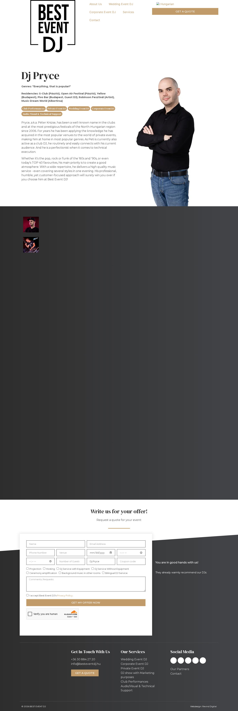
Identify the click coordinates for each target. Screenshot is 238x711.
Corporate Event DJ (102, 12)
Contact (94, 20)
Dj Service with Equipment (75, 568)
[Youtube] (203, 660)
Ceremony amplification (43, 573)
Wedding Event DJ (121, 4)
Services (128, 12)
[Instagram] (181, 660)
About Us (95, 4)
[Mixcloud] (195, 660)
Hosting (50, 568)
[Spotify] (188, 660)
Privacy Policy (64, 595)
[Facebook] (173, 660)
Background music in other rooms (81, 573)
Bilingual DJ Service (116, 573)
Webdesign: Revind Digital (203, 706)
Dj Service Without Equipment (112, 568)
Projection (35, 568)
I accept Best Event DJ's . (51, 595)
